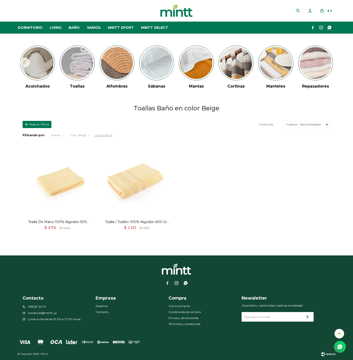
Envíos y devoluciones (183, 318)
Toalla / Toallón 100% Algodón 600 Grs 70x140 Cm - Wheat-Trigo (137, 222)
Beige (78, 135)
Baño (74, 27)
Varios (94, 27)
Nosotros (102, 306)
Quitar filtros (103, 135)
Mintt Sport (121, 27)
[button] (298, 10)
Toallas (55, 135)
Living (55, 27)
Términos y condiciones (184, 324)
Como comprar (179, 306)
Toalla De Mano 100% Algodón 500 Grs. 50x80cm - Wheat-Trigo (57, 222)
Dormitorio (30, 27)
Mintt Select (154, 27)
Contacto (102, 312)
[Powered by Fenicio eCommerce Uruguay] (328, 354)
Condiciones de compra (185, 312)
